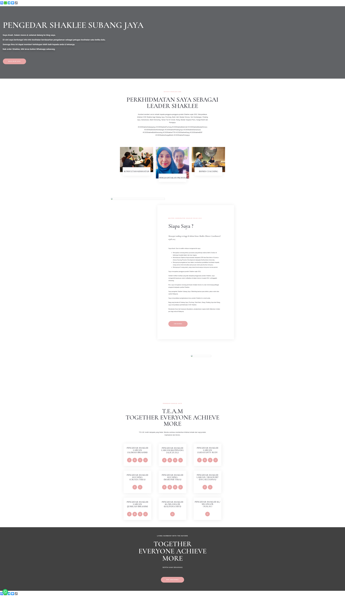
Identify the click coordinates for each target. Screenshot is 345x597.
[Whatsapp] (145, 460)
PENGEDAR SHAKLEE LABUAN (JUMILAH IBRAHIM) (137, 504)
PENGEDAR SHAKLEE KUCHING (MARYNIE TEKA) (172, 477)
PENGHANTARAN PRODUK (172, 177)
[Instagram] (140, 460)
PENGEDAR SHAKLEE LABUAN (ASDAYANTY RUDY (207, 450)
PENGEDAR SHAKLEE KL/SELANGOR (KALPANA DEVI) (172, 504)
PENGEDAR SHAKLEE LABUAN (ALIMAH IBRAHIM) (137, 450)
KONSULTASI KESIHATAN (136, 171)
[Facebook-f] (129, 460)
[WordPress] (134, 460)
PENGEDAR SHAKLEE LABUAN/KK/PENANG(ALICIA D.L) (172, 450)
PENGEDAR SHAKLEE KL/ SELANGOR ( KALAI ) (207, 504)
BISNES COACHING (208, 171)
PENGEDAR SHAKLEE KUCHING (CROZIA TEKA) (137, 477)
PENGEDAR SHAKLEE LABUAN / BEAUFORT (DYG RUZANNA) (207, 477)
